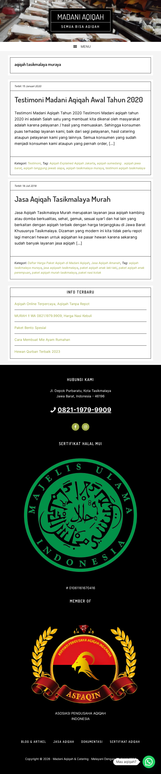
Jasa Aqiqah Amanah (105, 263)
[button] (149, 762)
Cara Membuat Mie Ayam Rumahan (42, 339)
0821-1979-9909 (84, 409)
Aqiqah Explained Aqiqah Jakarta (72, 163)
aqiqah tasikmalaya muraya (85, 168)
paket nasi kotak (89, 272)
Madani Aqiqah (80, 17)
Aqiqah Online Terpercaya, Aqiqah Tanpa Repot (52, 304)
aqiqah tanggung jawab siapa (43, 168)
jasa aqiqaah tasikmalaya (61, 267)
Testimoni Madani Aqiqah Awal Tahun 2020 (78, 99)
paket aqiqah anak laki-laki (98, 267)
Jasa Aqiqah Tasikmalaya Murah (62, 199)
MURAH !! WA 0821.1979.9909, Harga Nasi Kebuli (53, 316)
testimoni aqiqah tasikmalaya (125, 168)
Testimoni (34, 163)
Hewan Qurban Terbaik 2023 (37, 351)
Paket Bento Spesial (30, 328)
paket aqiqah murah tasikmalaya (54, 272)
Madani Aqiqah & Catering (71, 759)
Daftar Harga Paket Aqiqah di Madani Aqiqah (59, 263)
